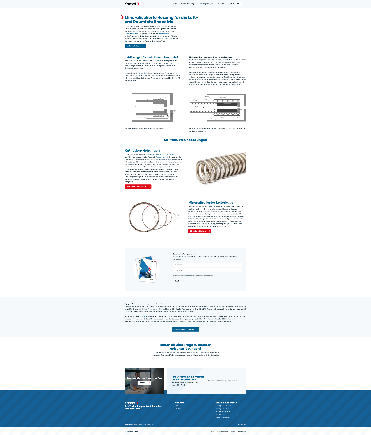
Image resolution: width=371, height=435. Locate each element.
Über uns (221, 4)
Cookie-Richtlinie (241, 431)
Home (175, 4)
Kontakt (231, 4)
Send (177, 281)
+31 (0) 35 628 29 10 (224, 409)
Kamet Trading (134, 431)
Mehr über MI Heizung (198, 231)
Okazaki (142, 316)
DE (238, 4)
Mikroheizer (143, 73)
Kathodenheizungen (131, 34)
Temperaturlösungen (188, 4)
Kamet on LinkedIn (223, 411)
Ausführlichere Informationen (183, 329)
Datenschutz (232, 431)
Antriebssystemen (162, 157)
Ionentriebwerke (163, 34)
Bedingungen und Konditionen (219, 431)
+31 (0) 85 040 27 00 (224, 406)
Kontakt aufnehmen (133, 46)
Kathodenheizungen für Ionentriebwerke (161, 154)
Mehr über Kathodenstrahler (136, 186)
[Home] (132, 4)
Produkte (178, 409)
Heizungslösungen (206, 4)
